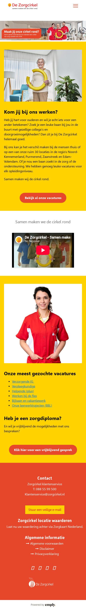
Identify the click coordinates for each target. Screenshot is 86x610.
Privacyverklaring (47, 554)
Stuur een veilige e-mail (44, 510)
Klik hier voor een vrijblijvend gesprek (43, 450)
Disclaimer (47, 549)
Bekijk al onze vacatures (43, 198)
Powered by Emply (43, 605)
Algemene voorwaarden (46, 543)
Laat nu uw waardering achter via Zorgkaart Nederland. (45, 527)
